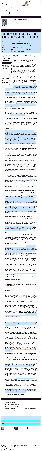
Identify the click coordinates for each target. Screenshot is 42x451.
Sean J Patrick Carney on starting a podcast (14, 423)
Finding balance (6, 72)
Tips (38, 10)
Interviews (10, 10)
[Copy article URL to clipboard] (6, 82)
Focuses (26, 10)
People (37, 1)
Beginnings (4, 56)
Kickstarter (31, 445)
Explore (33, 1)
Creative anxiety (6, 60)
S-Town (6, 412)
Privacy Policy (11, 446)
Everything (4, 10)
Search (20, 12)
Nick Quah (4, 25)
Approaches (32, 10)
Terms (5, 446)
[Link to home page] (4, 3)
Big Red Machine (8, 410)
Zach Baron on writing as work (10, 421)
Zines (7, 12)
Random (12, 12)
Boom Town (7, 404)
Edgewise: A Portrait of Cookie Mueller (14, 408)
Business (8, 58)
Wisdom (3, 12)
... (16, 12)
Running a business (4, 69)
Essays (16, 10)
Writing (3, 55)
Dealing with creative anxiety (6, 66)
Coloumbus (7, 406)
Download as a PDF (6, 84)
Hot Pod (34, 19)
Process (3, 58)
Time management (5, 59)
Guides (21, 10)
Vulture (28, 22)
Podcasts (8, 55)
